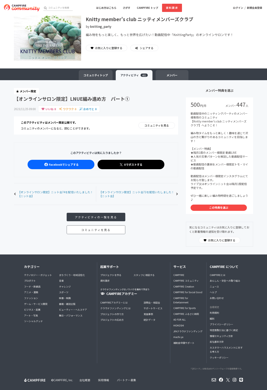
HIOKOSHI (178, 325)
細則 (212, 318)
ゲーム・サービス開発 (35, 304)
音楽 (61, 280)
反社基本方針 (217, 341)
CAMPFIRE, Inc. (63, 380)
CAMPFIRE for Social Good (187, 292)
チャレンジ (65, 286)
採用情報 (103, 380)
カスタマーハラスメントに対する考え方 (226, 349)
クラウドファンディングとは (115, 308)
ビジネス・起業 (32, 309)
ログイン (238, 8)
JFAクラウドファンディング (187, 331)
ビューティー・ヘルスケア (73, 309)
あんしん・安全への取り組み (225, 280)
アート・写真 (31, 315)
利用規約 (214, 312)
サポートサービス (153, 308)
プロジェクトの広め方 (112, 319)
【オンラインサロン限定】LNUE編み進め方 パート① (72, 98)
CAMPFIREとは (217, 275)
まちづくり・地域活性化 (72, 275)
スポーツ (63, 292)
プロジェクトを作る (110, 275)
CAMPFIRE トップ (147, 8)
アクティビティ (133, 75)
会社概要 (84, 380)
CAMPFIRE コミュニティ (186, 280)
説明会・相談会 (152, 302)
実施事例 (148, 314)
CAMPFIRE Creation (183, 286)
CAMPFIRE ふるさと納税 (186, 313)
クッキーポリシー (219, 357)
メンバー (172, 75)
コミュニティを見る (156, 125)
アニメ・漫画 (31, 292)
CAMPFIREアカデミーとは (114, 302)
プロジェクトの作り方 (112, 314)
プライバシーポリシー (221, 324)
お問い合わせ (217, 298)
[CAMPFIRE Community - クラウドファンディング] (21, 8)
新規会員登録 (254, 8)
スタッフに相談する (144, 275)
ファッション (31, 298)
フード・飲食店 (32, 286)
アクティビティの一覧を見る (96, 217)
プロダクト (30, 280)
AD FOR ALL (179, 319)
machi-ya (178, 337)
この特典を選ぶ (218, 207)
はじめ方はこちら (106, 8)
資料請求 (172, 8)
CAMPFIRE (178, 275)
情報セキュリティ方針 (221, 336)
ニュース (214, 286)
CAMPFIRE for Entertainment (180, 300)
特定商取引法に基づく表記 (224, 330)
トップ (95, 75)
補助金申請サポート (183, 342)
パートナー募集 (126, 380)
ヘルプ (213, 292)
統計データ (149, 319)
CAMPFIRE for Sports (184, 308)
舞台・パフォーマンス (70, 315)
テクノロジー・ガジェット (38, 275)
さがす (126, 8)
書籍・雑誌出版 (67, 304)
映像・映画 (65, 298)
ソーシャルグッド (33, 321)
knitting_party (100, 26)
